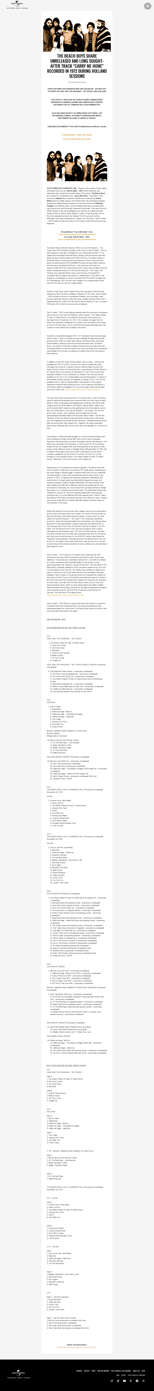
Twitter (77, 1347)
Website (60, 1347)
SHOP (143, 1371)
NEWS (93, 1371)
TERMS (117, 1375)
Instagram (86, 1347)
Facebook (69, 1347)
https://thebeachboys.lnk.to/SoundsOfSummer (65, 595)
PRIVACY (124, 1375)
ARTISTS (87, 1371)
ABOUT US (136, 1371)
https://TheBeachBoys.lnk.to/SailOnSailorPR (82, 390)
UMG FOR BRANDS (103, 1371)
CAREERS (79, 1371)
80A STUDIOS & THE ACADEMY (121, 1371)
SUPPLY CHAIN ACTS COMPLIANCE (136, 1375)
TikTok (94, 1347)
